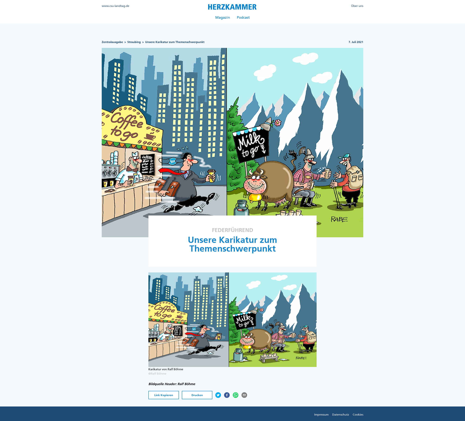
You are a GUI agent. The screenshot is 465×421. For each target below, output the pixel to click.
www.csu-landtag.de (115, 6)
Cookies (358, 414)
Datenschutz (340, 414)
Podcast (243, 17)
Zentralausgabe (112, 42)
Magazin (222, 17)
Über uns (357, 6)
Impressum (321, 414)
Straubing (134, 42)
